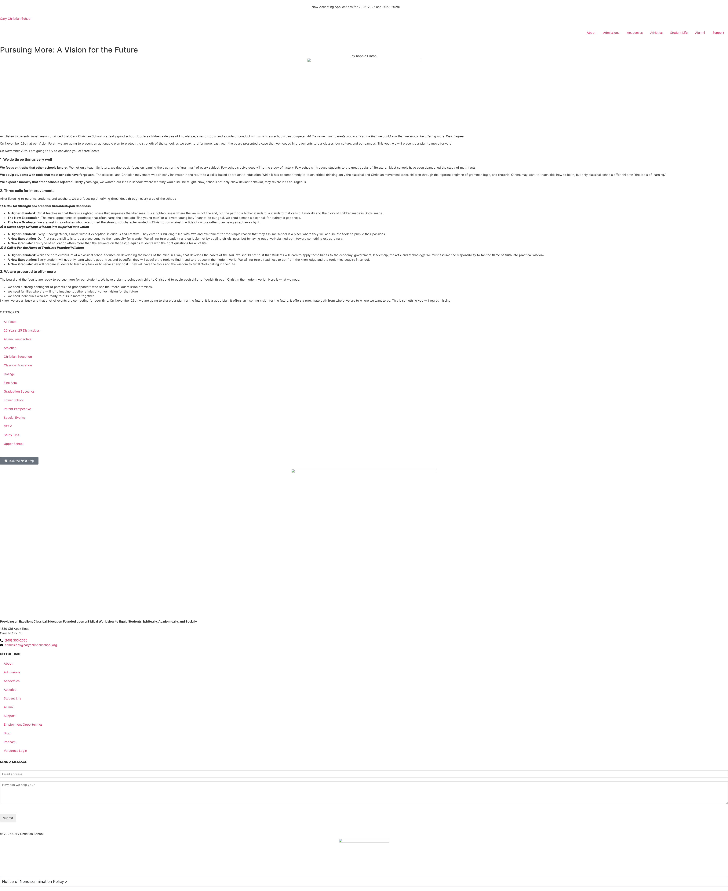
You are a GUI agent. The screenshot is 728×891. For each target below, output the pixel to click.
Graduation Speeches (19, 391)
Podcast (10, 742)
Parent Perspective (17, 409)
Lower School (14, 400)
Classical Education (18, 365)
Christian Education (18, 356)
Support (718, 32)
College (9, 374)
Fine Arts (10, 383)
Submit (8, 818)
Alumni (700, 32)
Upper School (14, 444)
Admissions (611, 32)
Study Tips (11, 435)
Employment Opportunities (23, 724)
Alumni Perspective (17, 339)
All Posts (10, 322)
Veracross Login (15, 751)
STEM (8, 426)
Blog (7, 733)
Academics (635, 32)
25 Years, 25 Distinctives (22, 330)
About (591, 32)
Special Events (14, 417)
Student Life (679, 32)
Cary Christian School (15, 18)
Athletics (656, 32)
